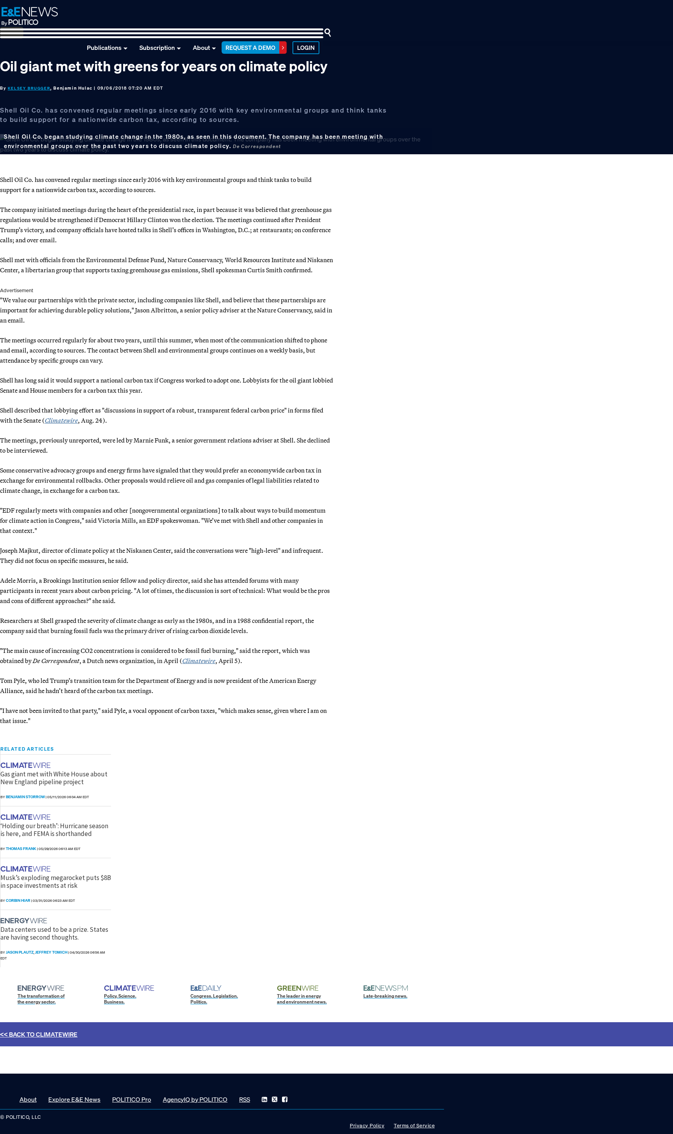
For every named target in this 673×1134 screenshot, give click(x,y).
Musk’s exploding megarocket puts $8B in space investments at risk (55, 881)
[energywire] (24, 921)
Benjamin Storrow (25, 796)
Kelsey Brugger (29, 88)
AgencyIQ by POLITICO (195, 1099)
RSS (244, 1099)
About (201, 47)
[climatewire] (26, 765)
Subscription (157, 47)
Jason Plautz (19, 952)
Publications (104, 47)
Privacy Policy (367, 1125)
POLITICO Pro (131, 1099)
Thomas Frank (21, 848)
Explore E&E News (74, 1099)
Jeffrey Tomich (51, 952)
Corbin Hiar (18, 900)
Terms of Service (414, 1125)
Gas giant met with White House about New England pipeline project (53, 778)
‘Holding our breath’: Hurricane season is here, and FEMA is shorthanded (54, 830)
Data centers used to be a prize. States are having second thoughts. (54, 933)
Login (306, 47)
